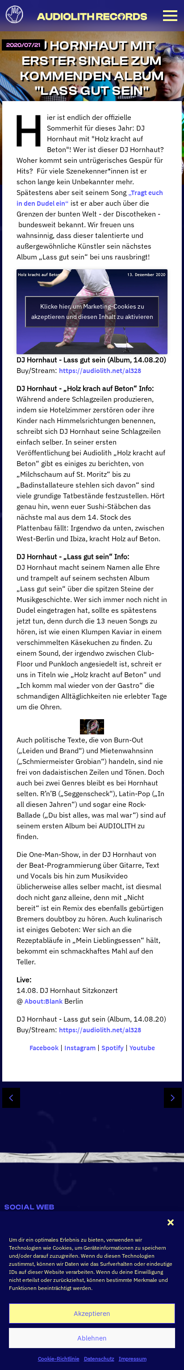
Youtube (142, 1047)
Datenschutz (99, 1358)
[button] (170, 1222)
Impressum (132, 1358)
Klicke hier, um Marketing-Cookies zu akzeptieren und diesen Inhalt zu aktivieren (92, 311)
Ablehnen (92, 1338)
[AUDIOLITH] (14, 25)
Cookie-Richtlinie (58, 1358)
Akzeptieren (92, 1313)
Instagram (80, 1047)
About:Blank (44, 1001)
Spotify (112, 1047)
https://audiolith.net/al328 (100, 370)
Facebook (44, 1047)
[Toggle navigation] (170, 15)
